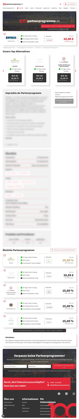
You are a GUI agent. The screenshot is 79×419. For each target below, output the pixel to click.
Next (75, 71)
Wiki (5, 408)
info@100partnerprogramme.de (59, 385)
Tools (60, 8)
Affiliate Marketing (9, 405)
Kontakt (24, 402)
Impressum (25, 411)
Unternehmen (8, 402)
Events (32, 8)
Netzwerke (38, 8)
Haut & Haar (38, 47)
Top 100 (20, 8)
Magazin (65, 8)
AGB (23, 405)
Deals (26, 8)
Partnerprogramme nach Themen (25, 47)
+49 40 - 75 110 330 (55, 382)
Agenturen (47, 8)
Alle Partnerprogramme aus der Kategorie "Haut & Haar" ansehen (38, 330)
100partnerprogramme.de (9, 47)
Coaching (54, 8)
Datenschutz (25, 408)
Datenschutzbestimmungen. (39, 372)
